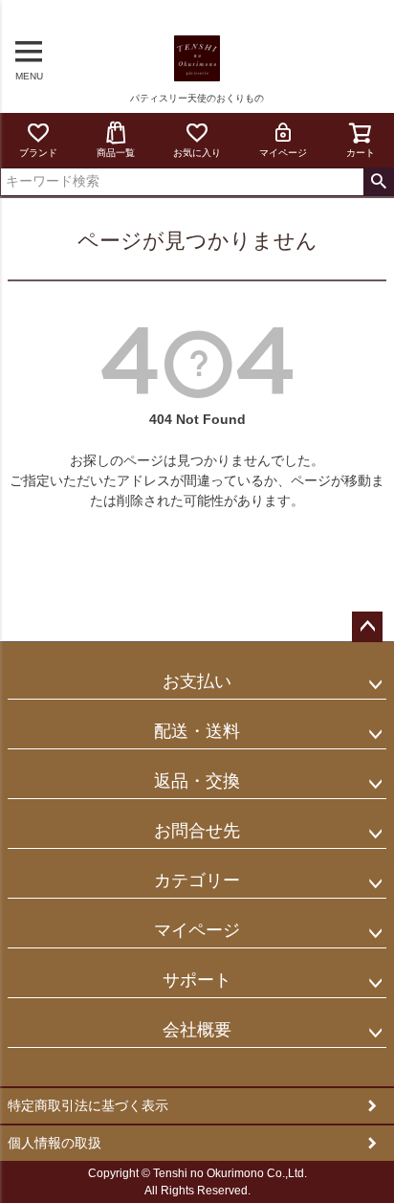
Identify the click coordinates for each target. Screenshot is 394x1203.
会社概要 (197, 1029)
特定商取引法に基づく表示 (88, 1105)
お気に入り (197, 152)
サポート (197, 980)
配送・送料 (197, 731)
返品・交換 (197, 781)
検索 (378, 181)
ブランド (38, 152)
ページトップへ (367, 627)
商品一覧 (116, 152)
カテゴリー (197, 880)
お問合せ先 (197, 830)
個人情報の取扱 (54, 1142)
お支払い (197, 681)
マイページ (283, 152)
